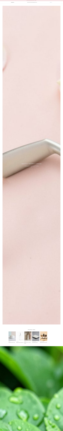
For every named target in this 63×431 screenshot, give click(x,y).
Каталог (30, 2)
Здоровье (34, 2)
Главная (28, 2)
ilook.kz (12, 2)
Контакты (36, 2)
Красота (32, 2)
